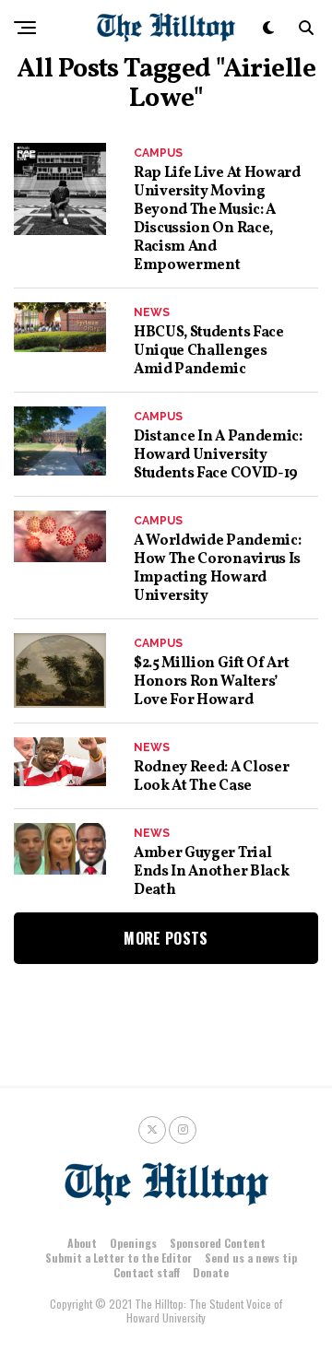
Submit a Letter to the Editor (118, 1257)
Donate (211, 1272)
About (82, 1243)
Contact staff (146, 1272)
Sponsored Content (218, 1243)
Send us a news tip (251, 1257)
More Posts (166, 938)
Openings (133, 1243)
